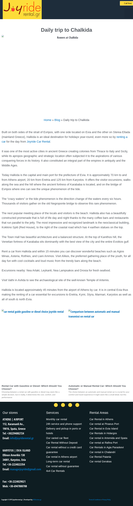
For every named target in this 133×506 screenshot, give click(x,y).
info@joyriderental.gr (22, 438)
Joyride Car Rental (38, 141)
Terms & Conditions (95, 499)
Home (47, 120)
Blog (57, 120)
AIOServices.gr (37, 499)
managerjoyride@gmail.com (25, 469)
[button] (128, 13)
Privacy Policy (106, 499)
